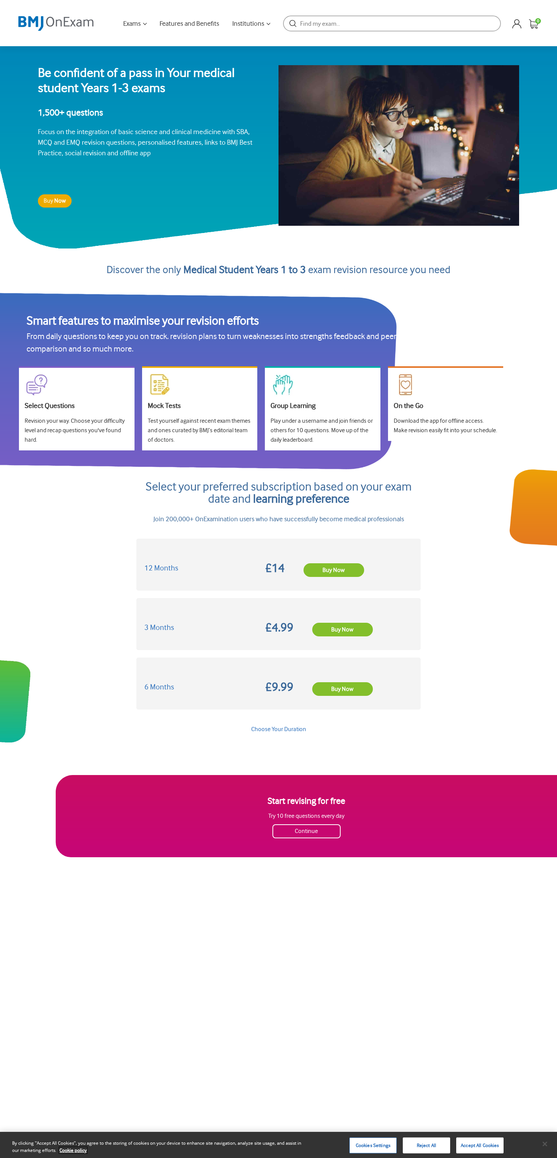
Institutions (248, 23)
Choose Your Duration (278, 729)
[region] (278, 1145)
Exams (132, 23)
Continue (306, 831)
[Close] (545, 1144)
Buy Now (333, 570)
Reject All (426, 1145)
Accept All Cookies (480, 1145)
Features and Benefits (189, 23)
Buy (55, 200)
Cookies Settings (373, 1145)
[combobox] (392, 23)
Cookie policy (73, 1150)
